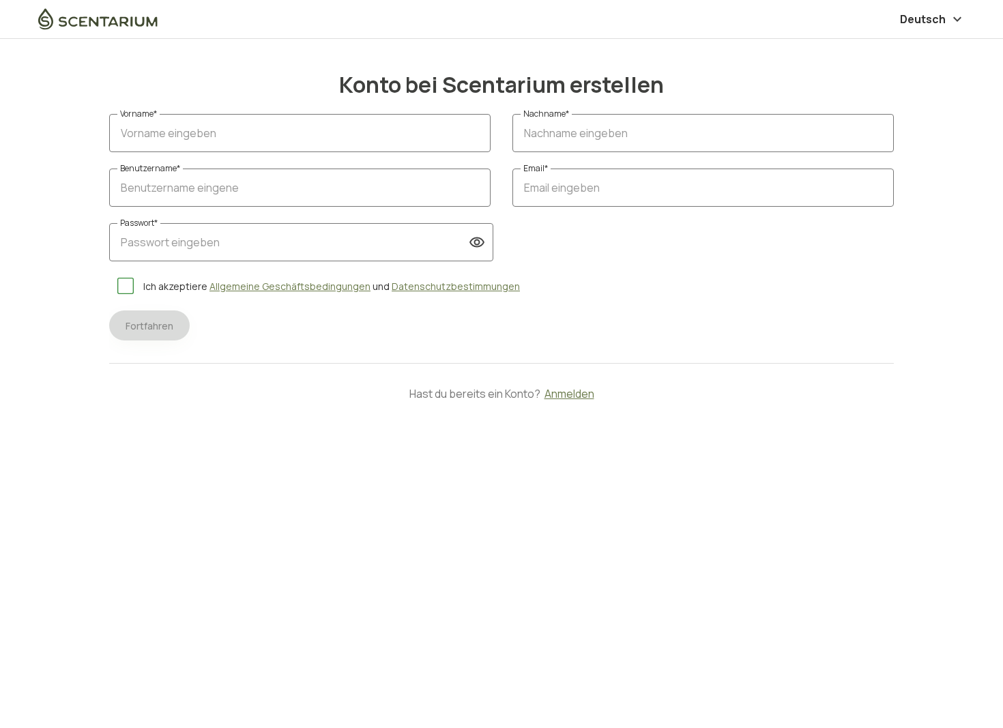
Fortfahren (149, 325)
